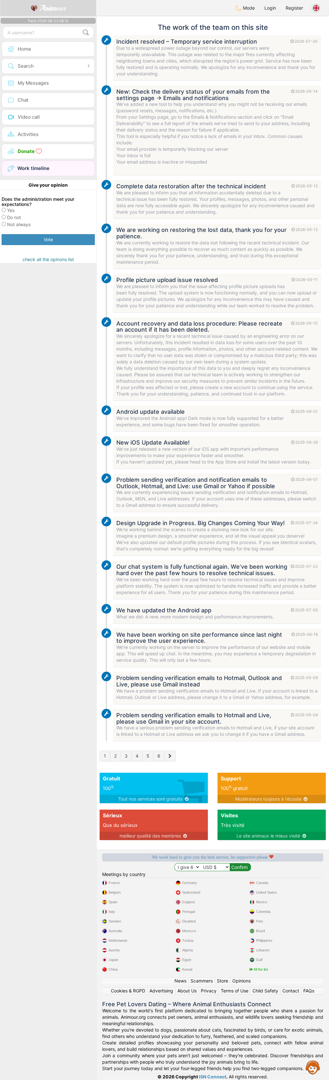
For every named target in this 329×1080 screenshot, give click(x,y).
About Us (187, 990)
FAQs (308, 990)
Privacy (209, 990)
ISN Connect (212, 1076)
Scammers (202, 980)
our (53, 8)
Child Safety (265, 990)
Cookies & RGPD (128, 990)
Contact (290, 990)
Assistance (313, 1067)
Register (294, 8)
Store (222, 980)
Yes (10, 210)
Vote (48, 239)
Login (270, 8)
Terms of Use (234, 990)
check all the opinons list (48, 259)
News (180, 980)
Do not (14, 217)
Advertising (161, 990)
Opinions (241, 980)
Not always (19, 224)
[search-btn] (85, 32)
